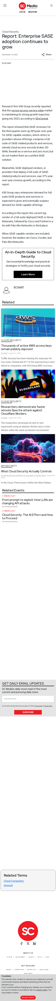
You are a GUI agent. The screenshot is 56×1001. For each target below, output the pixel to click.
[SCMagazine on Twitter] (28, 943)
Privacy (47, 957)
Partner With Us (28, 973)
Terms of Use (38, 706)
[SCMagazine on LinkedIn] (34, 943)
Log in (22, 12)
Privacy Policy (48, 706)
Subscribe (28, 712)
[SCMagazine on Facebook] (21, 943)
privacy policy (41, 990)
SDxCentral (41, 118)
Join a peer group (43, 969)
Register (32, 12)
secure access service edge (27, 110)
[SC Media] (28, 6)
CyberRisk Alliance (20, 957)
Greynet (8, 885)
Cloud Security (10, 31)
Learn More (28, 274)
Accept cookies (28, 997)
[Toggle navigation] (5, 5)
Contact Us (31, 957)
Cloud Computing (14, 880)
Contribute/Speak (19, 969)
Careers (39, 957)
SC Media (9, 957)
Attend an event (31, 969)
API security (9, 465)
